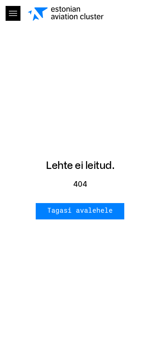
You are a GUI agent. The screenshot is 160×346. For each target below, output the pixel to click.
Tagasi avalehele (80, 211)
